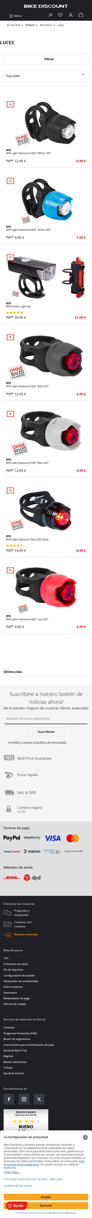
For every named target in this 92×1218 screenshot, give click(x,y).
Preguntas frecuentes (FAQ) (20, 1033)
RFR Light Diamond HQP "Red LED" (27, 384)
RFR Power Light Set (18, 305)
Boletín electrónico (15, 1062)
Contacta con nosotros (22, 924)
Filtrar (49, 59)
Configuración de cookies (19, 975)
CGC (6, 958)
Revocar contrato (26, 934)
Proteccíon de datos (16, 964)
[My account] (71, 16)
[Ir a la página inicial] (46, 6)
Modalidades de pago (17, 998)
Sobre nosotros (13, 986)
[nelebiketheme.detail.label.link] (46, 124)
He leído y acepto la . (37, 742)
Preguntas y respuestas (22, 913)
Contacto (9, 1027)
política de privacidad (51, 742)
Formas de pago (17, 828)
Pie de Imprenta (13, 969)
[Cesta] (81, 16)
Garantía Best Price (15, 1050)
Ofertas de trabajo (15, 1004)
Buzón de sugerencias (17, 1039)
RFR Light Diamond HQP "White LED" (28, 151)
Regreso (8, 1056)
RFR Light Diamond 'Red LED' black (27, 538)
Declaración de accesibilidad (21, 981)
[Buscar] (50, 16)
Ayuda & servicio (14, 1073)
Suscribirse (46, 732)
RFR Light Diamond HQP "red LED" (27, 617)
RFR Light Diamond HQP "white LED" (28, 228)
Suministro (10, 992)
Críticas (8, 1067)
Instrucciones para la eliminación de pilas (29, 1044)
